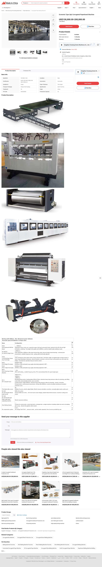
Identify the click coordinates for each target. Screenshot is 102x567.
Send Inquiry (69, 26)
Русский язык (37, 558)
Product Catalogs (22, 515)
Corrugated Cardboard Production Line (35, 520)
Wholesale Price (53, 556)
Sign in (99, 4)
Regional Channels (68, 556)
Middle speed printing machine (8, 520)
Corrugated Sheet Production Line (25, 537)
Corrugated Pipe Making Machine (49, 548)
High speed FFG (5, 518)
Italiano (43, 558)
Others (77, 523)
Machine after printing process (83, 518)
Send (13, 442)
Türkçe (80, 558)
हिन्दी (71, 558)
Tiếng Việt (85, 558)
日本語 (67, 558)
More (2, 551)
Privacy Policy (73, 561)
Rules (99, 7)
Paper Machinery (26, 10)
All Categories (7, 7)
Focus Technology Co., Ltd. (41, 561)
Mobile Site (83, 556)
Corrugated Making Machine (78, 544)
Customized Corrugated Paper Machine (12, 548)
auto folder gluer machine (57, 520)
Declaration (66, 561)
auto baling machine (55, 518)
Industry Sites (60, 556)
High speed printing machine (57, 523)
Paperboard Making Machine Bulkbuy (86, 548)
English (16, 558)
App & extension (82, 7)
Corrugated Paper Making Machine (39, 10)
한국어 (63, 558)
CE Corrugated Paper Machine (31, 548)
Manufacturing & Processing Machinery (13, 10)
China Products (22, 556)
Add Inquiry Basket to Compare (29, 58)
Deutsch (48, 558)
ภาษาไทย (75, 558)
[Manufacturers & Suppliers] (9, 3)
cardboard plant (79, 520)
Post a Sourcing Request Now (43, 442)
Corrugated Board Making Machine (44, 537)
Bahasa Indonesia (92, 558)
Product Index (77, 556)
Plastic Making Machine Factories (43, 544)
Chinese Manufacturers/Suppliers (33, 556)
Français (31, 558)
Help (74, 7)
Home (2, 10)
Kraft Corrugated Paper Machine (67, 548)
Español (20, 558)
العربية (59, 558)
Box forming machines (31, 518)
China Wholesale (45, 556)
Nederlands (54, 558)
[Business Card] (98, 77)
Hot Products (14, 556)
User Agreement (59, 561)
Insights (88, 556)
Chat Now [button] (91, 26)
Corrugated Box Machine (8, 537)
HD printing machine (31, 523)
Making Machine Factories (9, 544)
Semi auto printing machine (7, 523)
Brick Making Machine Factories (25, 544)
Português (26, 558)
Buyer (66, 7)
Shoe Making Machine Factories (62, 544)
